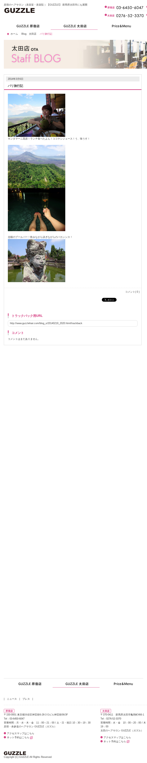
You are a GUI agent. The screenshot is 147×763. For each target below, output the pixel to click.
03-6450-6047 (17, 718)
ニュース (12, 698)
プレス (26, 698)
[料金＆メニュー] (121, 27)
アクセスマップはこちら (20, 733)
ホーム (14, 34)
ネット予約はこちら (18, 737)
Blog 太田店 (28, 34)
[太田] (74, 27)
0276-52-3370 (113, 718)
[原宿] (27, 27)
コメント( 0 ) (132, 291)
